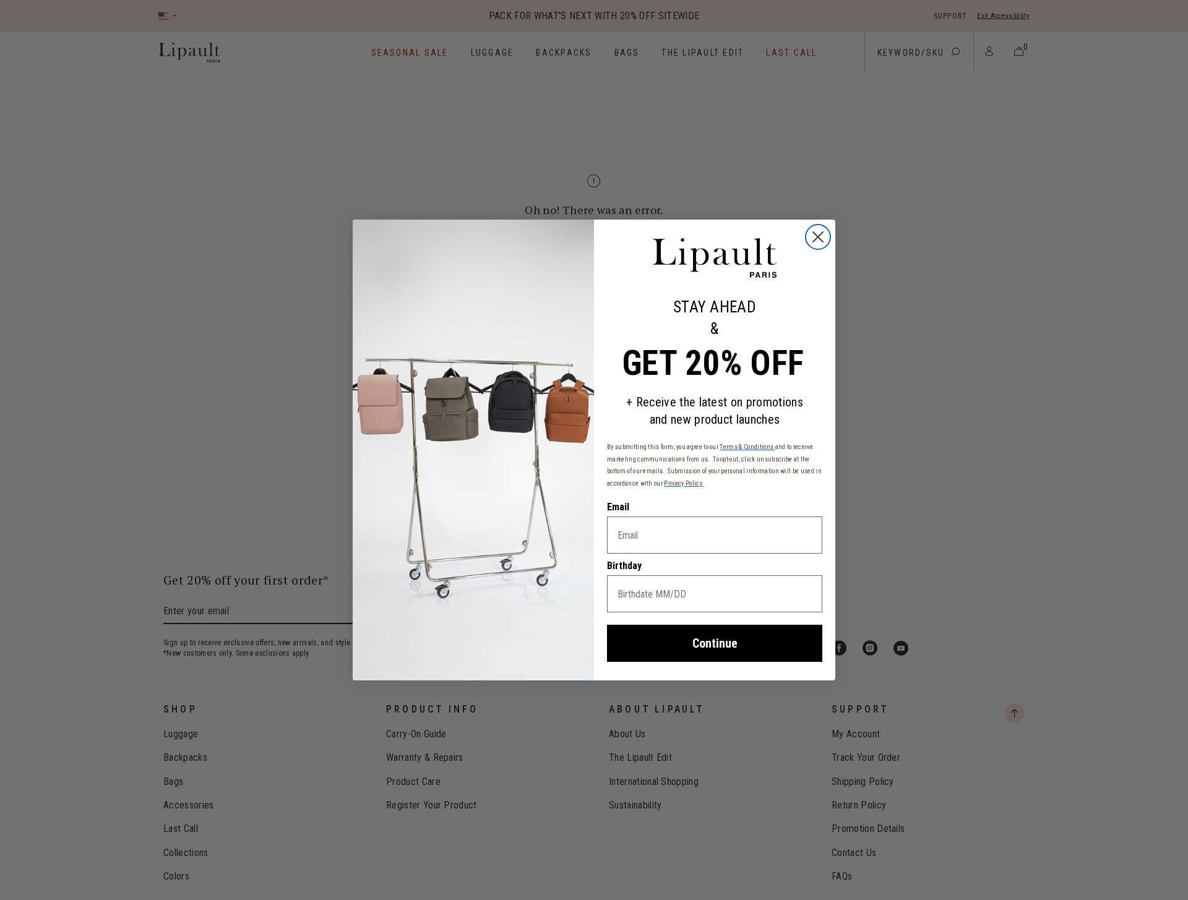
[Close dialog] (818, 237)
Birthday (624, 566)
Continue (715, 643)
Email (618, 507)
